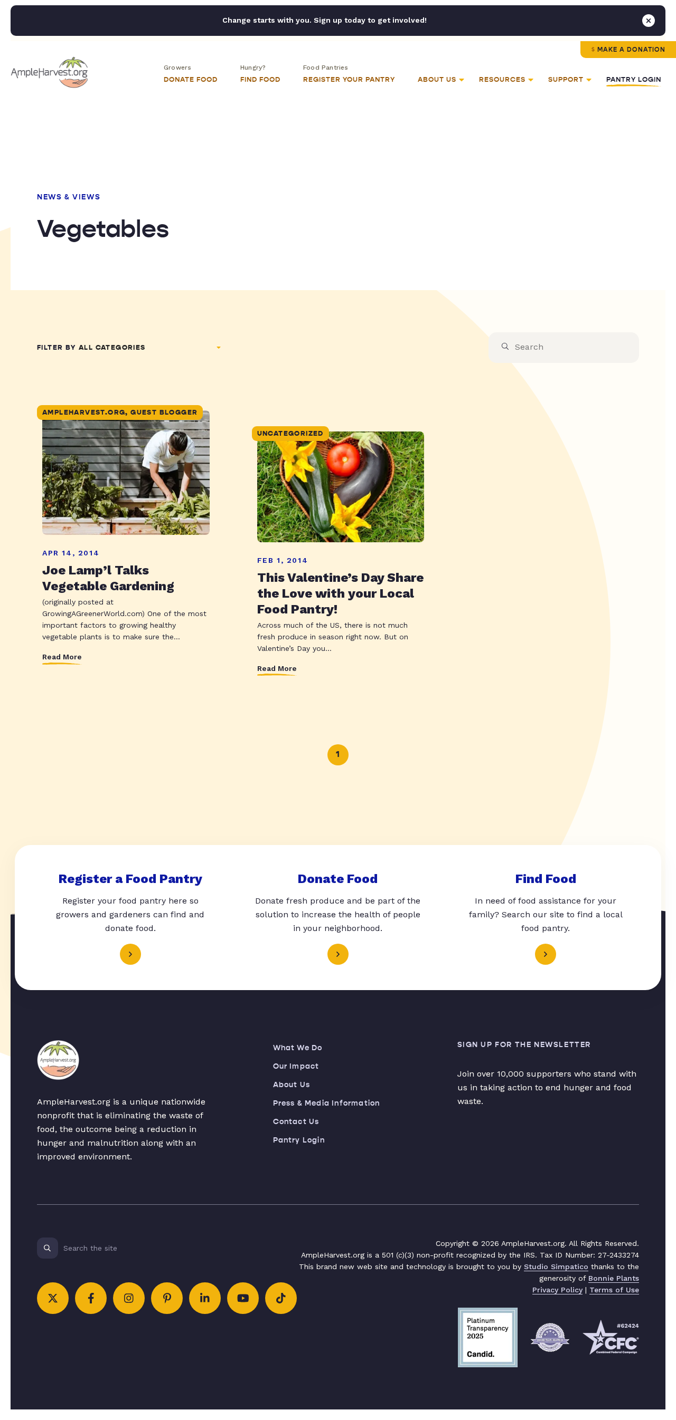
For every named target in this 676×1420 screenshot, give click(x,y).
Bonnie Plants (613, 1278)
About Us (292, 1084)
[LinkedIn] (205, 1298)
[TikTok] (281, 1298)
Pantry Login (633, 79)
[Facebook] (91, 1298)
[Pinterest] (167, 1298)
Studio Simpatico (556, 1266)
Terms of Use (614, 1289)
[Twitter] (53, 1298)
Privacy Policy (557, 1289)
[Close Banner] (648, 20)
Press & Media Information (326, 1103)
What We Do (298, 1047)
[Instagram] (129, 1298)
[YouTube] (243, 1298)
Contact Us (296, 1121)
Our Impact (296, 1066)
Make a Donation (631, 49)
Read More (62, 657)
